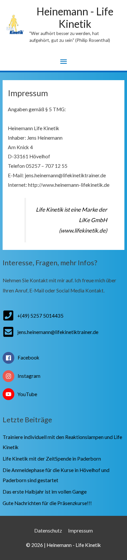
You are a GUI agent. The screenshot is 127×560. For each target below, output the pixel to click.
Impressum (80, 531)
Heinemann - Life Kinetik (74, 17)
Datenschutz (48, 531)
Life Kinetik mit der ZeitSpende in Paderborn (52, 459)
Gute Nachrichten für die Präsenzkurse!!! (47, 503)
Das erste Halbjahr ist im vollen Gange (45, 492)
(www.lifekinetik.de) (83, 230)
